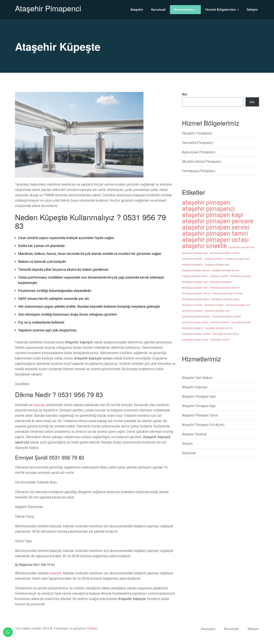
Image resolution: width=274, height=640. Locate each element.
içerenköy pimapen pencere (196, 316)
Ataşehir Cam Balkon (197, 378)
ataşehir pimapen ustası (215, 239)
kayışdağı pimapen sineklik (196, 334)
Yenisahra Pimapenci (197, 143)
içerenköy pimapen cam (238, 305)
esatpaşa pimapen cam (237, 258)
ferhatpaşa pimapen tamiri (196, 299)
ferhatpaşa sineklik (192, 305)
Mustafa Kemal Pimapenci (201, 162)
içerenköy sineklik (219, 322)
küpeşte (39, 405)
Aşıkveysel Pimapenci (198, 152)
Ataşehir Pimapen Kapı (199, 406)
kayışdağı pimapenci (192, 328)
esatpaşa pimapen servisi (225, 270)
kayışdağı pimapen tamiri (226, 334)
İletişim (252, 10)
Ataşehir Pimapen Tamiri (200, 415)
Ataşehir (136, 10)
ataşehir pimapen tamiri (215, 233)
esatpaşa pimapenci (192, 264)
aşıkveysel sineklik (192, 258)
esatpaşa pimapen (213, 258)
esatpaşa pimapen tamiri (195, 276)
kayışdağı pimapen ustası (195, 339)
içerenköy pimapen (214, 305)
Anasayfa (208, 629)
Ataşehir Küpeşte (194, 387)
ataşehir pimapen (206, 202)
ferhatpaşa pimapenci (221, 282)
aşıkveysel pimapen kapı (195, 253)
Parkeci (92, 628)
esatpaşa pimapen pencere (196, 270)
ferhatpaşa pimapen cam (195, 282)
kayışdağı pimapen (241, 322)
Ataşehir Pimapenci (48, 8)
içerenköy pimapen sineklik (226, 316)
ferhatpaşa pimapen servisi (196, 293)
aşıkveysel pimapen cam (242, 247)
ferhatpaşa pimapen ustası (225, 299)
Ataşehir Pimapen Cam (199, 397)
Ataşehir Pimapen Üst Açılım (203, 425)
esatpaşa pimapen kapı (217, 264)
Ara (184, 94)
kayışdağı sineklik (220, 339)
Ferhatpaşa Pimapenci (198, 171)
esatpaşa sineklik (219, 276)
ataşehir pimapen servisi (215, 227)
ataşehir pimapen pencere (217, 221)
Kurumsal (158, 10)
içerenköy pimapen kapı (217, 310)
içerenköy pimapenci (192, 310)
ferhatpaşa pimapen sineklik (228, 293)
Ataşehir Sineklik (194, 434)
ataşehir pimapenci (208, 208)
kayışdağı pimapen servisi (219, 328)
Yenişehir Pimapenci (197, 133)
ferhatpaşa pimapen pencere (225, 287)
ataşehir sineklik (204, 246)
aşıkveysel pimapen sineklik (225, 253)
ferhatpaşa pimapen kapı (195, 287)
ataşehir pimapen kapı (212, 215)
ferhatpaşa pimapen (240, 276)
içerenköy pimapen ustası (195, 322)
